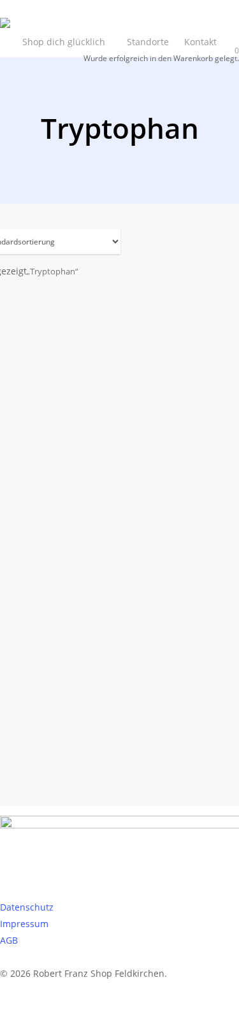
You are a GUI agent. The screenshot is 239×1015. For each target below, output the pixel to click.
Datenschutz (27, 907)
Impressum (24, 924)
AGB (9, 940)
